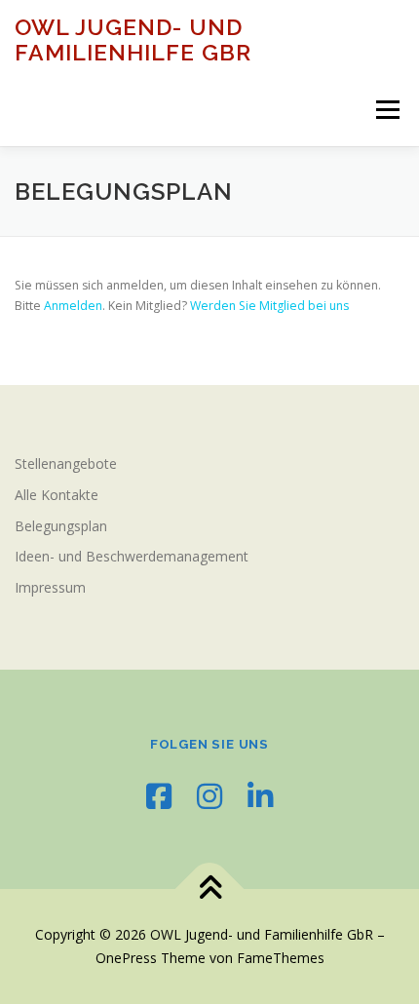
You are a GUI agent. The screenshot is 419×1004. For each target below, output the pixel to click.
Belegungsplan (61, 526)
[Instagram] (209, 796)
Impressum (50, 587)
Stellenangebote (66, 463)
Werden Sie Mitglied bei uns (269, 305)
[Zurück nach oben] (210, 889)
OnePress (126, 957)
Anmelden (73, 305)
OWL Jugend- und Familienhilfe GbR (133, 39)
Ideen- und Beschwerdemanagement (131, 556)
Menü (386, 109)
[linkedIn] (260, 796)
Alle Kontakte (56, 494)
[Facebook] (158, 796)
